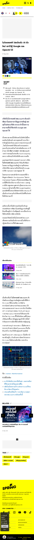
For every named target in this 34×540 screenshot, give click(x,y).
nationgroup (21, 520)
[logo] (5, 3)
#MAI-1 (6, 464)
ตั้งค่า (4, 529)
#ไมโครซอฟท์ (7, 457)
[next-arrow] (31, 415)
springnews (21, 525)
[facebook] (5, 76)
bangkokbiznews (22, 522)
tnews (19, 527)
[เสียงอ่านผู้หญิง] (15, 13)
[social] (9, 512)
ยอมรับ (4, 526)
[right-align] (27, 3)
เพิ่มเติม (5, 523)
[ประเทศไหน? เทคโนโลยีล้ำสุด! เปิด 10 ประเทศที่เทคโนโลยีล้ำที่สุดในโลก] (17, 414)
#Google (17, 457)
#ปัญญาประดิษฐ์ (21, 461)
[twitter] (7, 76)
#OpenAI (26, 457)
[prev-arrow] (3, 415)
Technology (19, 8)
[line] (9, 76)
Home (3, 8)
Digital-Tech (10, 8)
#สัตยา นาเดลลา (8, 461)
